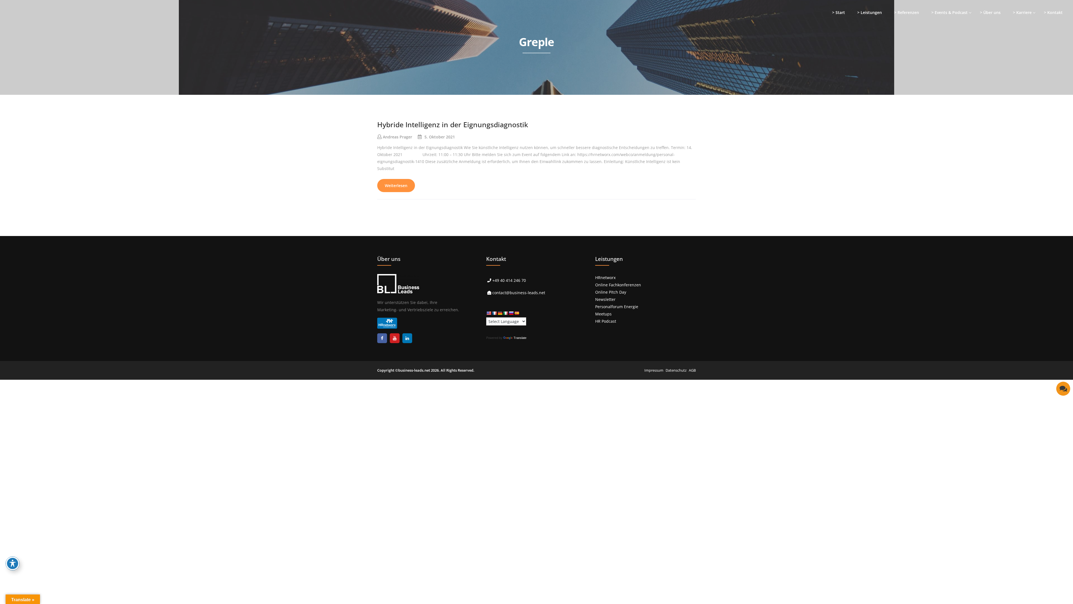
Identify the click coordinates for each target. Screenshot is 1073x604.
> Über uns (990, 12)
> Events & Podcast (949, 12)
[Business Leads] (41, 43)
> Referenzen (906, 12)
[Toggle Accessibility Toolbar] (12, 563)
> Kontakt (1053, 12)
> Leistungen (869, 12)
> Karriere (1022, 12)
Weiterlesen (396, 185)
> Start (838, 12)
